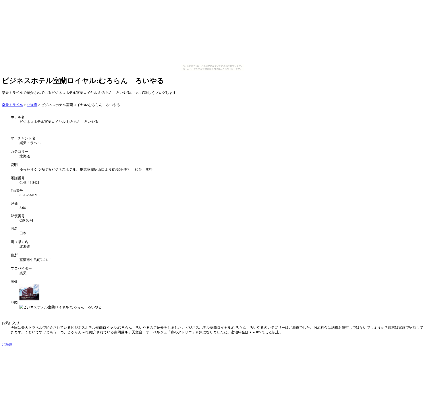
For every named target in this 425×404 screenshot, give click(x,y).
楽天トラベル (12, 105)
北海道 (32, 105)
